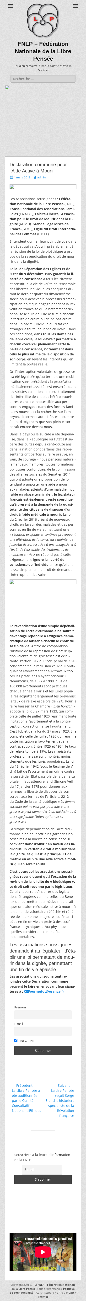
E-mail (18, 1024)
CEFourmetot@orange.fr (44, 991)
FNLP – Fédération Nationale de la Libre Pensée (43, 51)
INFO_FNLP (27, 1041)
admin (41, 177)
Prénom (20, 1007)
